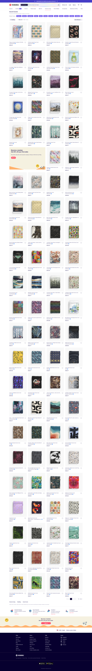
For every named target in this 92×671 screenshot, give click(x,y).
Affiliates (31, 642)
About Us (31, 637)
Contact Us (47, 648)
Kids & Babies (56, 8)
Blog (17, 642)
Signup (17, 648)
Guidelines (47, 642)
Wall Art (40, 8)
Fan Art (17, 639)
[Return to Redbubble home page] (14, 5)
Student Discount (19, 644)
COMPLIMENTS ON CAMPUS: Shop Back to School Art (46, 1)
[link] (18, 16)
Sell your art (32, 644)
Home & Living (48, 8)
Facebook (65, 639)
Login (17, 646)
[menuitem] (10, 8)
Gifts (82, 8)
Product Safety (48, 644)
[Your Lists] (78, 5)
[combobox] (40, 4)
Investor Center (33, 639)
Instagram (65, 637)
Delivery (46, 637)
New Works (18, 640)
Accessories (64, 8)
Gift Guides (18, 637)
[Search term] (59, 5)
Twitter (64, 641)
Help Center (47, 640)
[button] (46, 1)
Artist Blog (32, 648)
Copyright (47, 646)
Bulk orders (18, 649)
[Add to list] (25, 42)
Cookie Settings (48, 649)
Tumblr (64, 642)
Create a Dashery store (34, 649)
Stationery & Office (74, 8)
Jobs (31, 646)
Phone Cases (33, 8)
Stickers (26, 8)
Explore (10, 8)
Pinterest (64, 644)
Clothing (18, 8)
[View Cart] (81, 5)
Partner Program (33, 640)
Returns (46, 639)
